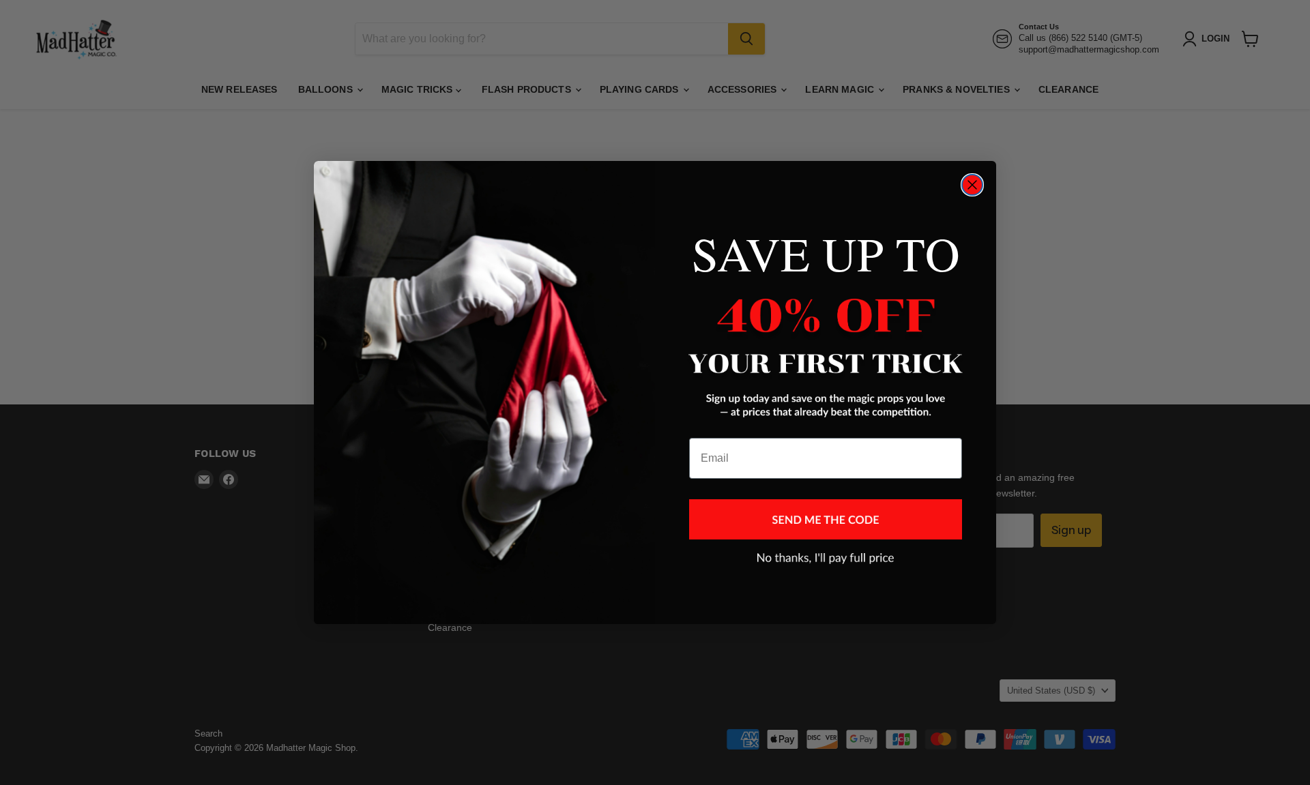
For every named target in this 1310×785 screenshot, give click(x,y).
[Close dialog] (972, 185)
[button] (825, 519)
